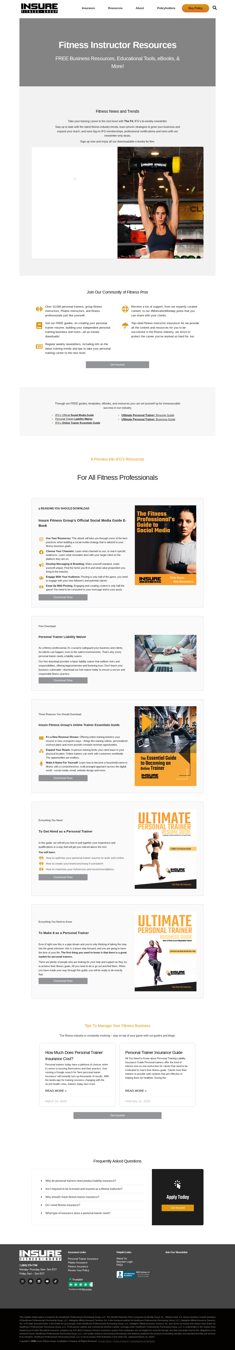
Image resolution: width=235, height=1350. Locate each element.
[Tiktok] (55, 1281)
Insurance (88, 8)
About (140, 8)
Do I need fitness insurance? (62, 1205)
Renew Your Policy (78, 1270)
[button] (91, 1181)
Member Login (124, 1261)
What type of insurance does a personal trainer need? (77, 1213)
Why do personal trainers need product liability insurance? (80, 1180)
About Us (121, 1258)
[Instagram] (22, 1281)
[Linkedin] (39, 1281)
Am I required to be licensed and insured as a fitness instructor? (83, 1188)
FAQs (119, 1264)
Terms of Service (121, 1341)
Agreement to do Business (142, 1341)
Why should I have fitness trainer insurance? (72, 1197)
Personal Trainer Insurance (83, 1258)
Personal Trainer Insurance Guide (153, 1052)
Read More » (56, 1090)
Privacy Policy (105, 1341)
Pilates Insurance (77, 1262)
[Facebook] (31, 1281)
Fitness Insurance (78, 1266)
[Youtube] (47, 1281)
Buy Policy (196, 8)
